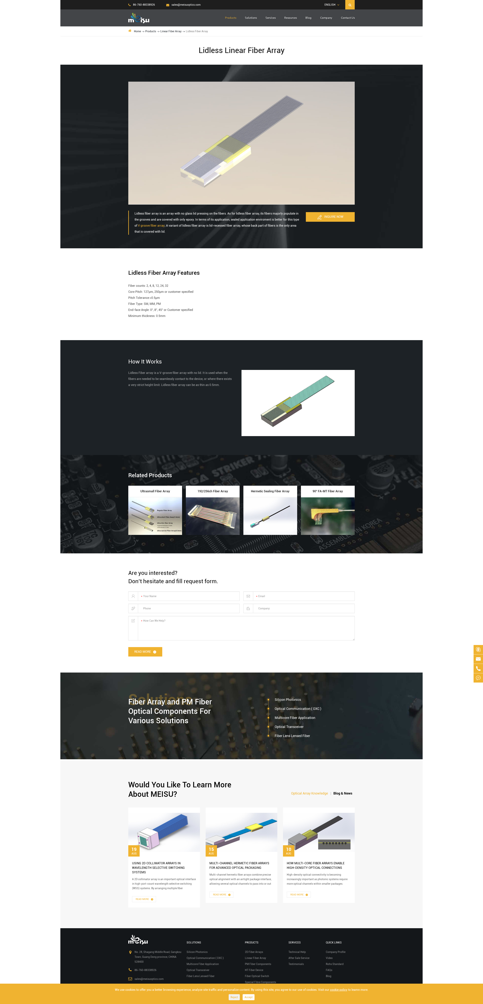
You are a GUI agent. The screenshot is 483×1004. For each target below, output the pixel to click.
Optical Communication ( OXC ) (298, 709)
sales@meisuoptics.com (186, 4)
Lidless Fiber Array (197, 31)
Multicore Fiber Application (295, 718)
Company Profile (335, 951)
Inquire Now (333, 217)
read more (143, 651)
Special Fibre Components (260, 982)
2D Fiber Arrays (254, 951)
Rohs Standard (335, 964)
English (330, 4)
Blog (308, 17)
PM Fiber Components (258, 964)
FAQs (329, 970)
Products (230, 17)
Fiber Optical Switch (257, 976)
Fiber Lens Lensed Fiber (292, 736)
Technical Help (297, 951)
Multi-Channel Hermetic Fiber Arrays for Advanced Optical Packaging (239, 865)
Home (137, 31)
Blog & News (342, 793)
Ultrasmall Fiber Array (155, 491)
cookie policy (338, 990)
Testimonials (296, 964)
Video (329, 958)
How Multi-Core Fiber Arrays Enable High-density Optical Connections (316, 865)
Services (270, 17)
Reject (234, 997)
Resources (290, 17)
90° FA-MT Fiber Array (328, 491)
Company (326, 17)
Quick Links (334, 942)
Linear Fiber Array (171, 31)
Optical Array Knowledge (309, 793)
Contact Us (348, 17)
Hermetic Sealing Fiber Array (270, 491)
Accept (249, 997)
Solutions (251, 17)
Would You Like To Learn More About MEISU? (179, 789)
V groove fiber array (151, 225)
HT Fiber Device (254, 970)
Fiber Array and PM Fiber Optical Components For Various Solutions (170, 711)
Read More (142, 899)
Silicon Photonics (288, 700)
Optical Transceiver (289, 727)
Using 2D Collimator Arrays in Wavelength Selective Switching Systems (158, 867)
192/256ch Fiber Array (213, 491)
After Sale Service (298, 958)
